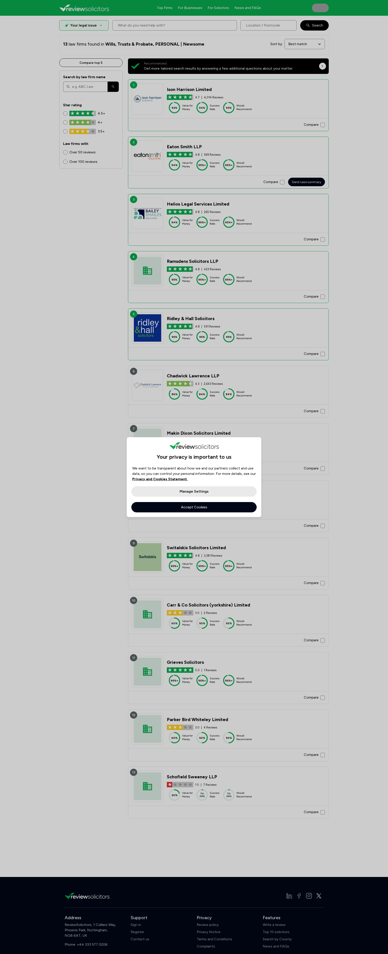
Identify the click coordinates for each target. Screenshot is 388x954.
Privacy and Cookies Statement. (160, 479)
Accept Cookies (194, 507)
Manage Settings (194, 491)
